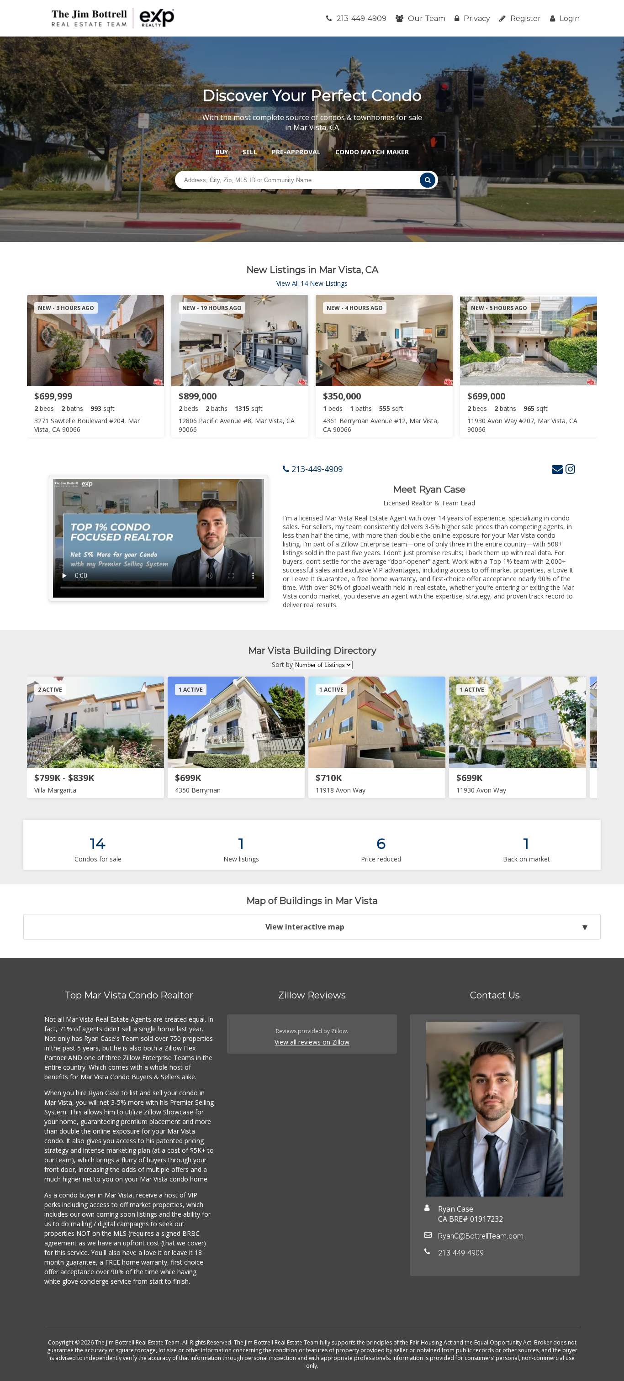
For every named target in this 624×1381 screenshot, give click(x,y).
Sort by (282, 664)
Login (570, 18)
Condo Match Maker (372, 151)
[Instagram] (570, 468)
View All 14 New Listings (312, 283)
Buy (222, 151)
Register (525, 18)
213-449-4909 (361, 18)
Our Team (426, 18)
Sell (250, 151)
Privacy (477, 18)
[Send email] (557, 468)
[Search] (427, 180)
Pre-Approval (296, 151)
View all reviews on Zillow (312, 1042)
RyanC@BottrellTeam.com (481, 1236)
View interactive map (304, 927)
